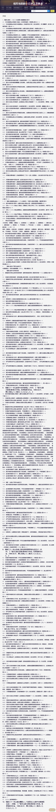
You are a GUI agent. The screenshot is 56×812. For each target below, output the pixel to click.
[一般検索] (48, 11)
